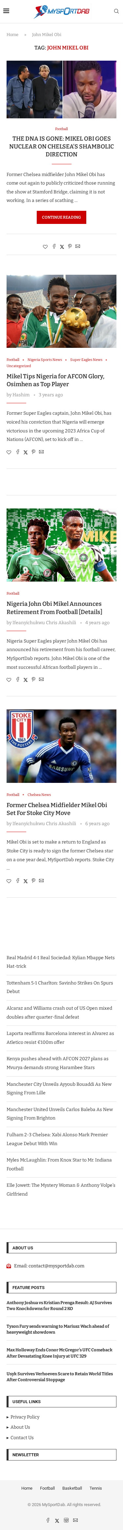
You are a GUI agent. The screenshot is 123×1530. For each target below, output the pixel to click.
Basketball (72, 1488)
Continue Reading (61, 217)
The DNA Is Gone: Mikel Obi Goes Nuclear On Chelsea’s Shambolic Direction (61, 146)
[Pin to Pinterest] (70, 247)
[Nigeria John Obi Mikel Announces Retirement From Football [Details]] (61, 545)
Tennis (96, 1488)
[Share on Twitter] (62, 247)
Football (47, 1488)
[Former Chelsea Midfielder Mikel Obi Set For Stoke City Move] (61, 746)
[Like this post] (45, 247)
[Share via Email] (77, 247)
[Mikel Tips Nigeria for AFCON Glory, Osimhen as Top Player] (61, 311)
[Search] (116, 11)
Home (12, 34)
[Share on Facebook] (54, 247)
